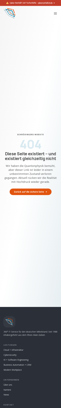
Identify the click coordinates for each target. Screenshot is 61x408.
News (6, 394)
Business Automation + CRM (17, 364)
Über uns (8, 384)
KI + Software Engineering (16, 359)
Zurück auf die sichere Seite (29, 191)
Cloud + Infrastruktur (13, 349)
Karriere (7, 389)
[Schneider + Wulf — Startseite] (10, 13)
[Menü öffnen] (55, 13)
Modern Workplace (13, 369)
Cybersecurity (10, 354)
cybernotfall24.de (45, 3)
